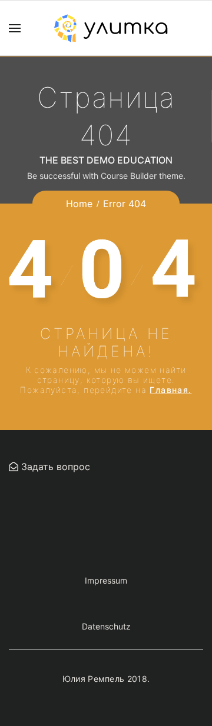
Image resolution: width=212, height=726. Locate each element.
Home (79, 203)
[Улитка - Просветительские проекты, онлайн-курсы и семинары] (110, 28)
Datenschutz (106, 626)
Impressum (106, 580)
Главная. (170, 390)
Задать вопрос (54, 466)
